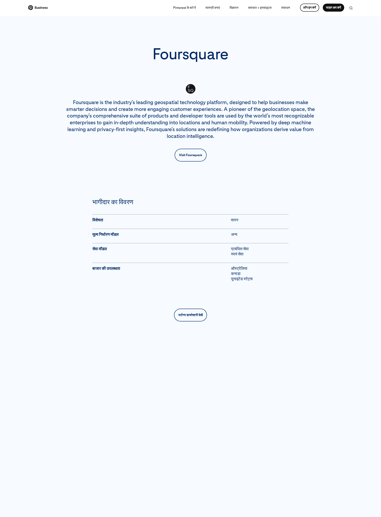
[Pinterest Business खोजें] (351, 8)
